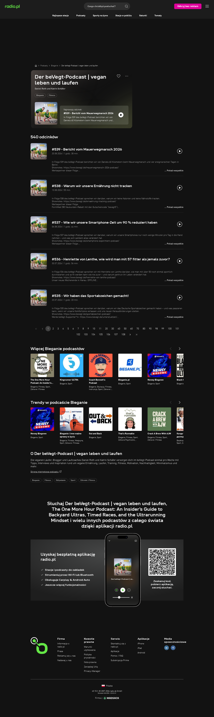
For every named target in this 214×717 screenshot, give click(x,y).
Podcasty (80, 16)
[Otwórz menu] (207, 6)
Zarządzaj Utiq (91, 667)
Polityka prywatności (90, 656)
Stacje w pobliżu (123, 16)
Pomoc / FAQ (117, 656)
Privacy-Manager (92, 671)
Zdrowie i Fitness (87, 480)
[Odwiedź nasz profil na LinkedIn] (166, 647)
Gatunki (143, 16)
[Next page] (130, 334)
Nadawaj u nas (64, 660)
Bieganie (40, 95)
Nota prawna (90, 662)
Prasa (60, 651)
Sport (73, 480)
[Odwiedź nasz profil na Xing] (173, 647)
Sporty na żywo (100, 16)
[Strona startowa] (36, 65)
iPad (140, 648)
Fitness (52, 95)
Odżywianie (61, 480)
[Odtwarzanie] (120, 114)
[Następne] (179, 347)
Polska (108, 686)
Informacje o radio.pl (63, 645)
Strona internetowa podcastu (45, 472)
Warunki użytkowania (89, 648)
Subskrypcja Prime (120, 660)
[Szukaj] (126, 6)
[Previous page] (42, 328)
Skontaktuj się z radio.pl (118, 645)
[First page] (36, 328)
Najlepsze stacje (60, 16)
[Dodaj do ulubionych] (118, 75)
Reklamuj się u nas (66, 656)
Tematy (158, 16)
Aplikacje (115, 651)
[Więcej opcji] (126, 76)
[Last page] (136, 334)
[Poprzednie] (170, 347)
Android (141, 653)
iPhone (141, 644)
